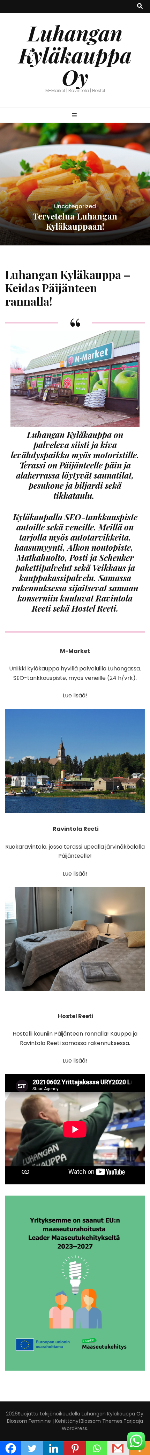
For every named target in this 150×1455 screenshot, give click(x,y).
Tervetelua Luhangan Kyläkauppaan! (75, 221)
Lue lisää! (75, 695)
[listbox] (75, 184)
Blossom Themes (101, 1421)
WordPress (74, 1428)
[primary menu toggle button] (75, 115)
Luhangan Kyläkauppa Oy (75, 55)
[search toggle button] (140, 6)
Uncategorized (75, 206)
